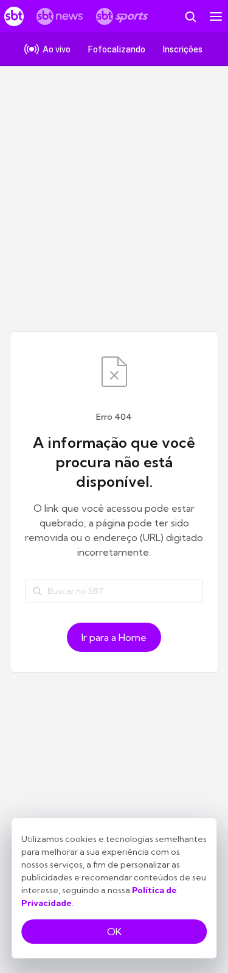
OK (114, 931)
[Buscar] (37, 591)
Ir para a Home (114, 637)
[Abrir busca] (190, 16)
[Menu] (216, 16)
